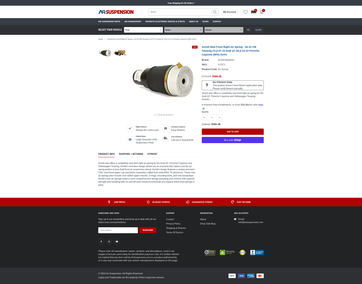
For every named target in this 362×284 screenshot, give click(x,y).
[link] (101, 241)
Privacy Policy (173, 223)
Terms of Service (174, 232)
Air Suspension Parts (109, 21)
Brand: (205, 60)
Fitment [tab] (152, 154)
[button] (253, 11)
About (203, 219)
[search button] (215, 12)
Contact (217, 21)
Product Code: (209, 69)
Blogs (205, 21)
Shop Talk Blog (207, 223)
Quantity (205, 112)
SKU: (204, 64)
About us (193, 21)
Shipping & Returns (176, 228)
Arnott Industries (226, 60)
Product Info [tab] (106, 154)
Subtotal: (206, 124)
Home (100, 39)
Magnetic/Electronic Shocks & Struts (165, 21)
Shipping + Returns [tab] (131, 154)
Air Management (132, 21)
